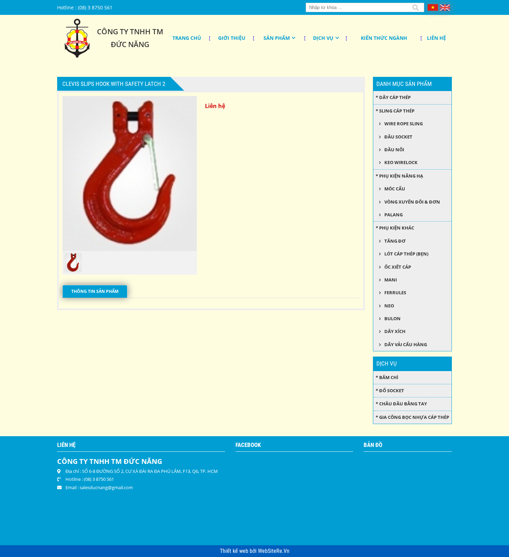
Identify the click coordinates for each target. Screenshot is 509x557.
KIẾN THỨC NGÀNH (384, 38)
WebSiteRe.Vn (273, 551)
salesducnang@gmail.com (106, 487)
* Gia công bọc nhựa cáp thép (412, 417)
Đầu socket (398, 137)
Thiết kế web (235, 551)
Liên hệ (436, 38)
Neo (389, 306)
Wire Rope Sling (403, 123)
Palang (393, 215)
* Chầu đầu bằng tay (401, 404)
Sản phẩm (277, 38)
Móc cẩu (394, 189)
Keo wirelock (401, 162)
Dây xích (394, 331)
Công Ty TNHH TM (130, 31)
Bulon (392, 318)
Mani (390, 280)
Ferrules (395, 292)
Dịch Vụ (323, 38)
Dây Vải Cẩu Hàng (405, 344)
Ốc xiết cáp (397, 267)
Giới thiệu (231, 38)
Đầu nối (394, 149)
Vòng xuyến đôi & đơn (412, 202)
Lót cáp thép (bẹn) (406, 254)
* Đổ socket (390, 390)
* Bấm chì (387, 377)
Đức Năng (130, 44)
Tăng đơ (394, 241)
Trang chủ (186, 38)
